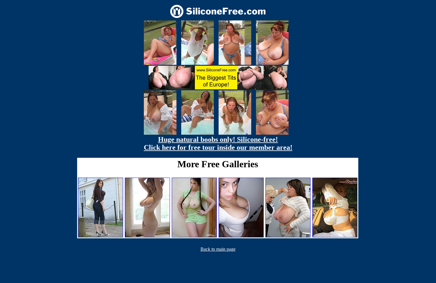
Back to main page (218, 249)
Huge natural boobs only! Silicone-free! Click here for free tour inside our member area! (218, 143)
